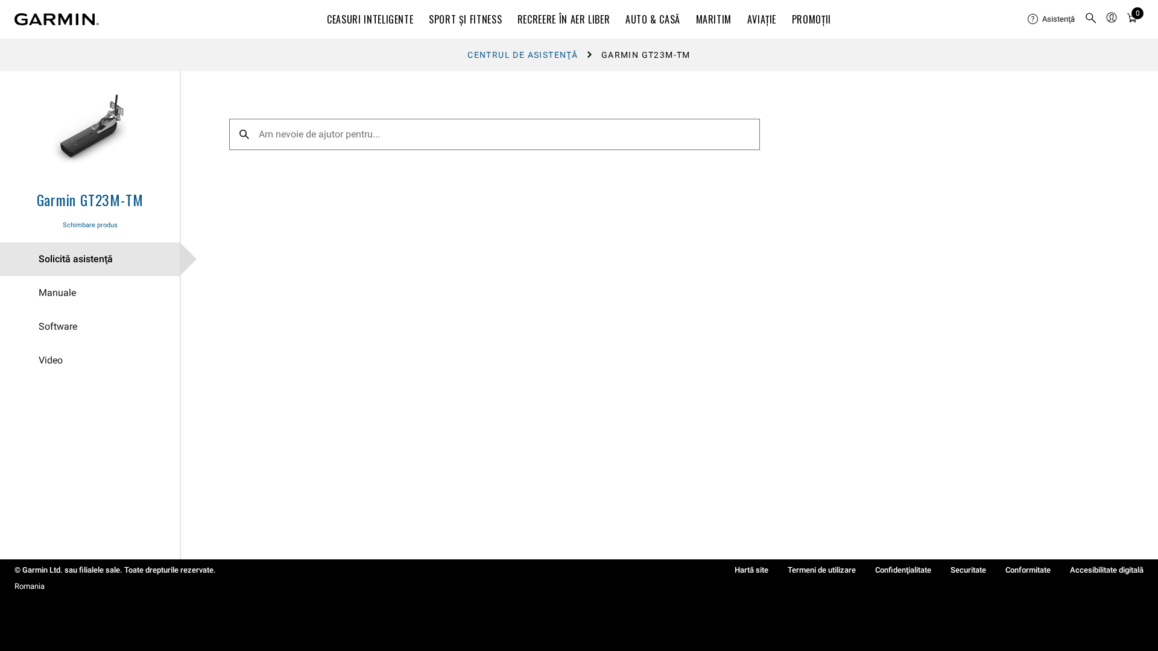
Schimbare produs (90, 225)
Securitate (968, 569)
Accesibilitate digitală (1107, 569)
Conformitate (1028, 569)
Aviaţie (761, 19)
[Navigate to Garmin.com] (56, 19)
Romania (29, 586)
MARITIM (714, 19)
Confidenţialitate (903, 569)
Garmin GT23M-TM (90, 199)
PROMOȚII (811, 19)
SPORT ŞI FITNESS (465, 19)
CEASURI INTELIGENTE (370, 19)
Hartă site (751, 569)
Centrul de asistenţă (522, 55)
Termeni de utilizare (822, 569)
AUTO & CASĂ (652, 19)
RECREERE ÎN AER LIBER (563, 19)
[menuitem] (1051, 19)
